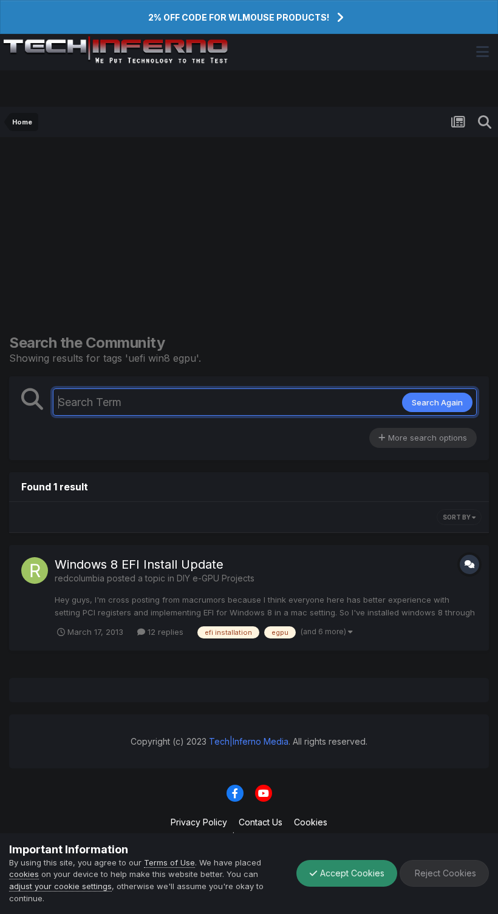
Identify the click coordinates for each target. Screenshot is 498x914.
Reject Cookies (444, 873)
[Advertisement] (249, 234)
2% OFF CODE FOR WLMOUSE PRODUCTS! (238, 17)
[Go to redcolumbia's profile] (34, 570)
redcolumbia (79, 578)
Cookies (310, 822)
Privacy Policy (199, 822)
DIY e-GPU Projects (215, 578)
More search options (426, 437)
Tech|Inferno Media (248, 741)
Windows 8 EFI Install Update (139, 564)
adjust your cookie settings (60, 886)
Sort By (457, 517)
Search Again (437, 402)
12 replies (164, 632)
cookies (24, 874)
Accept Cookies (351, 873)
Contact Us (260, 822)
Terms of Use (169, 862)
